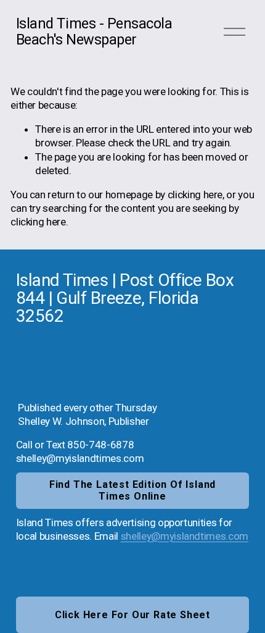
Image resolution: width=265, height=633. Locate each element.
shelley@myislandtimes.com (184, 536)
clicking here (195, 194)
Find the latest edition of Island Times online (132, 490)
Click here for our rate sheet (132, 615)
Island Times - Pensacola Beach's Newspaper (94, 31)
